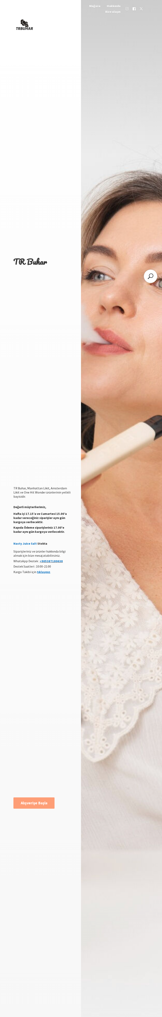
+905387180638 (51, 561)
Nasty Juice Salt (25, 543)
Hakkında (114, 6)
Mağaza (94, 6)
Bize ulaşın (113, 12)
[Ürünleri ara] (150, 276)
